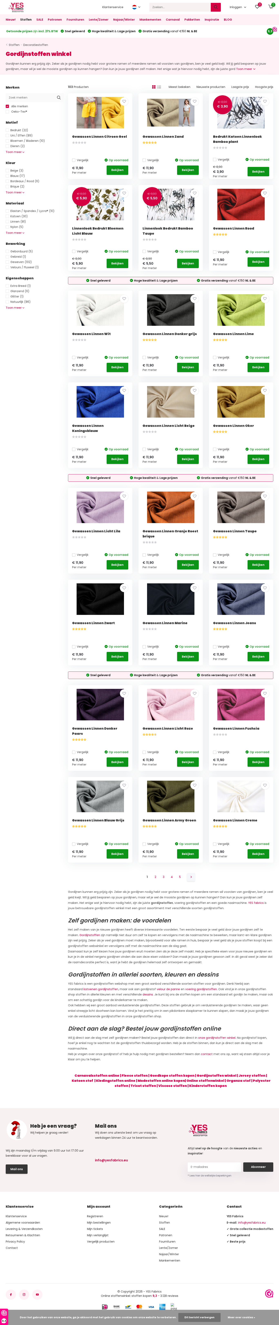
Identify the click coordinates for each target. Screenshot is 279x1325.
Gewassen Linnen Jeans (234, 623)
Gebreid (18, 257)
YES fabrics (256, 903)
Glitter (17, 296)
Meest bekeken (179, 87)
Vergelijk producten (101, 1242)
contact (207, 1054)
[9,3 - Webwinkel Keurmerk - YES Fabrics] (269, 1293)
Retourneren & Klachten (23, 1235)
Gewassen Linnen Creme (235, 820)
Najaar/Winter (124, 20)
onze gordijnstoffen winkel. (217, 1038)
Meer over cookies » (241, 1317)
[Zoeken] (216, 7)
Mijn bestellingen (99, 1223)
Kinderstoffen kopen (208, 1085)
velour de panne (168, 989)
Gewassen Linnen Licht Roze (168, 728)
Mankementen (150, 20)
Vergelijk (82, 160)
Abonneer (258, 1167)
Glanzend (19, 291)
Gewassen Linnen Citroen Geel (99, 136)
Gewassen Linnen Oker (233, 425)
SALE (39, 20)
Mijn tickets (95, 1229)
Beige (16, 171)
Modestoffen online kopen (161, 1080)
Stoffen (26, 20)
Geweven (21, 262)
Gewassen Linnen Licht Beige (169, 425)
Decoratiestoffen (35, 45)
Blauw (17, 176)
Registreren (95, 1216)
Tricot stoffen (143, 1085)
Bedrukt (19, 130)
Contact (12, 1248)
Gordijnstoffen (89, 935)
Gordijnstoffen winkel (216, 1075)
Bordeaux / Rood (24, 181)
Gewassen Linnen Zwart (93, 623)
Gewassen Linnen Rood (233, 228)
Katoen (19, 216)
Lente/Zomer (98, 20)
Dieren (17, 146)
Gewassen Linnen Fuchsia (236, 728)
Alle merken (19, 106)
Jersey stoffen (252, 1075)
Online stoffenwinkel (205, 1080)
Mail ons (16, 1169)
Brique (17, 186)
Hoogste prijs (264, 87)
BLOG (228, 20)
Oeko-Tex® (18, 112)
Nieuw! (11, 20)
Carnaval (173, 20)
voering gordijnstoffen (201, 989)
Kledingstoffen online (115, 1080)
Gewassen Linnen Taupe (235, 531)
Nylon (16, 227)
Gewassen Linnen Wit (91, 334)
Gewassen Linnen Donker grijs (170, 334)
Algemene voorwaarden (23, 1223)
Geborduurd (21, 251)
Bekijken (117, 170)
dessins (148, 994)
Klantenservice (112, 7)
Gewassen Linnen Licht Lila (96, 531)
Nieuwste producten (210, 87)
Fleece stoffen (135, 1075)
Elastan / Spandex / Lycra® (32, 211)
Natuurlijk (20, 302)
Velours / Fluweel (24, 267)
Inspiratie (212, 20)
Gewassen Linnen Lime (233, 334)
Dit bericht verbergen (199, 1317)
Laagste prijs (240, 87)
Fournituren (75, 20)
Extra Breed (20, 286)
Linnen (18, 222)
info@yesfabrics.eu (111, 1160)
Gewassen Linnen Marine (165, 623)
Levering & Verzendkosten (24, 1229)
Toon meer (244, 69)
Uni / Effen (21, 135)
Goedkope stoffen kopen (172, 1075)
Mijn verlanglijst (97, 1235)
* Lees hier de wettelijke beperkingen (209, 1175)
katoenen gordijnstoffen (101, 989)
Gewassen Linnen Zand (163, 136)
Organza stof (239, 1080)
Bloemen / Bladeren (27, 141)
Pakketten (192, 20)
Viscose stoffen (172, 1085)
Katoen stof (82, 1080)
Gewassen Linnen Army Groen (169, 820)
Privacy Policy (15, 1242)
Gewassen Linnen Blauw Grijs (98, 820)
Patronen (55, 20)
